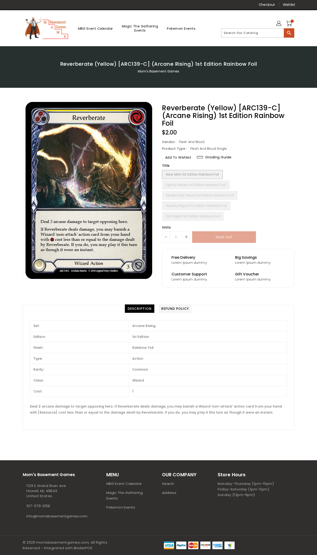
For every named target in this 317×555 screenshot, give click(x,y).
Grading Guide (218, 157)
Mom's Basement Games (158, 71)
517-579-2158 (38, 505)
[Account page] (279, 23)
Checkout (267, 4)
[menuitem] (95, 28)
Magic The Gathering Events (124, 495)
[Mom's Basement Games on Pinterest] (33, 4)
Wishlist (289, 4)
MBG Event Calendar (124, 483)
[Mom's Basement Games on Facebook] (16, 4)
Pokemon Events (120, 507)
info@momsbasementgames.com (55, 516)
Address (169, 492)
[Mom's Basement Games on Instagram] (42, 4)
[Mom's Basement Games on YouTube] (60, 4)
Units (166, 227)
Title (166, 165)
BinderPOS (83, 547)
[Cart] (289, 23)
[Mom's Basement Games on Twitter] (25, 4)
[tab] (139, 308)
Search (168, 483)
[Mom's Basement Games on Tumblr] (51, 4)
